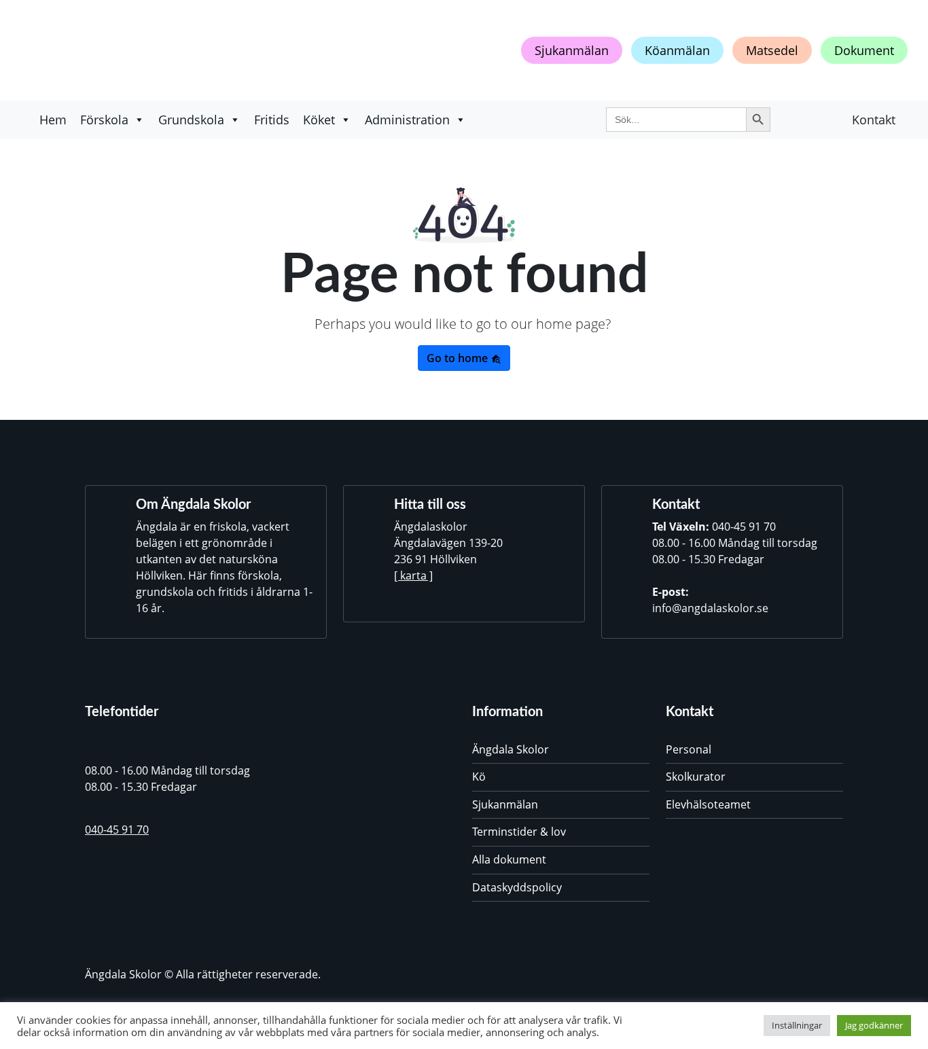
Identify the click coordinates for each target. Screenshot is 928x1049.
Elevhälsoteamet (708, 804)
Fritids (271, 119)
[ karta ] (413, 575)
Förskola (104, 119)
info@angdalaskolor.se (710, 608)
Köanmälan (677, 50)
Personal (688, 749)
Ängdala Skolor (510, 749)
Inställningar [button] (797, 1025)
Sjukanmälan (572, 50)
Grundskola (191, 119)
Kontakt (873, 119)
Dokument (864, 50)
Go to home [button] (458, 358)
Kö (479, 776)
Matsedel (772, 50)
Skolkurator (696, 776)
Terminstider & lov (519, 831)
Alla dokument (509, 859)
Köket (319, 119)
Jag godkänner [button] (874, 1025)
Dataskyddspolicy (517, 887)
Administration (407, 119)
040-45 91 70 (744, 526)
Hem (53, 119)
